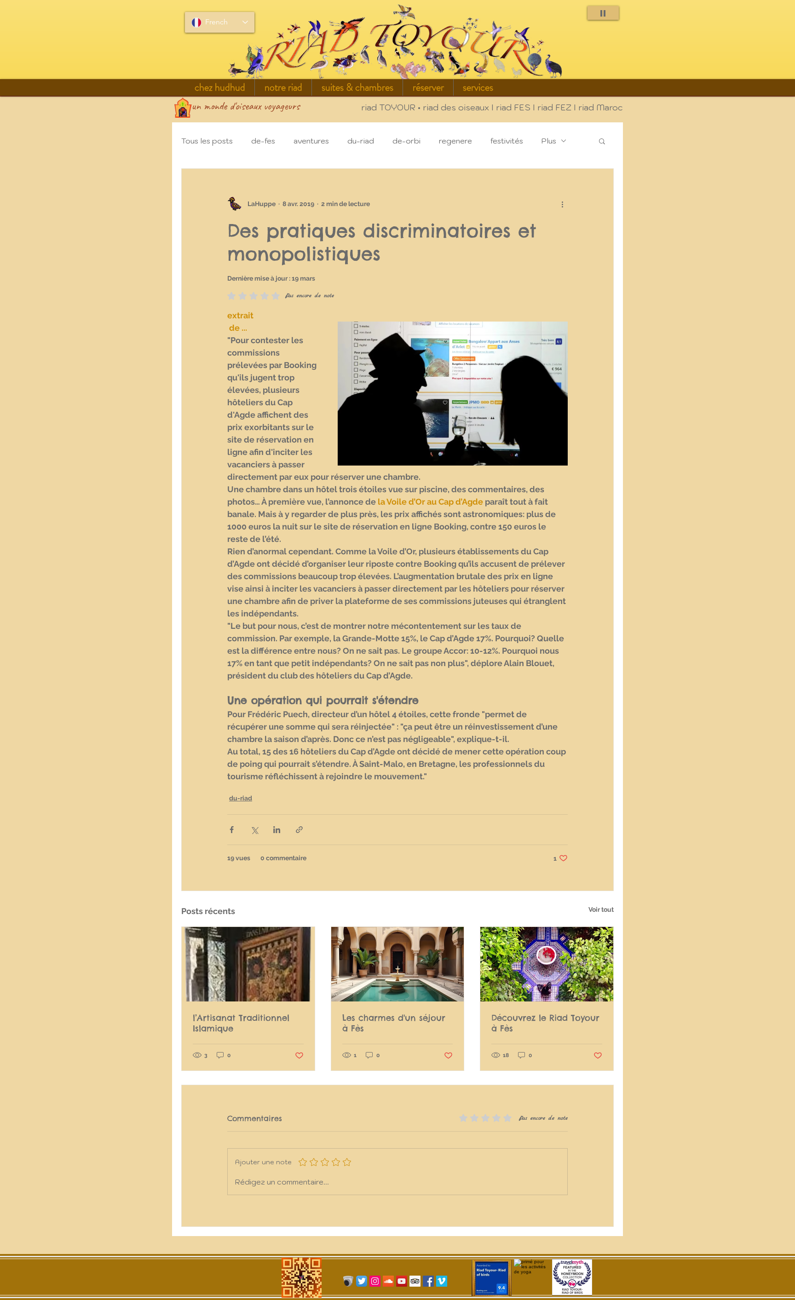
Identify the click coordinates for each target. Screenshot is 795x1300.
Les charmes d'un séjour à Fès (393, 1023)
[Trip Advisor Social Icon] (415, 1281)
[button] (283, 87)
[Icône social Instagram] (374, 1281)
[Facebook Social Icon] (428, 1281)
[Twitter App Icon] (361, 1281)
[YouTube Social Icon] (401, 1281)
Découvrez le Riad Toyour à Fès (545, 1023)
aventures (311, 140)
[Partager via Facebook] (231, 829)
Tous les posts (207, 140)
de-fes (263, 140)
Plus (549, 140)
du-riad (360, 140)
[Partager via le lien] (299, 829)
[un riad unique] (546, 964)
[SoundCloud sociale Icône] (388, 1281)
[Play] (603, 13)
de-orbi (406, 140)
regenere (455, 140)
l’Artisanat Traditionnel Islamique (241, 1023)
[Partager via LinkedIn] (276, 829)
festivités (506, 140)
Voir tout (601, 909)
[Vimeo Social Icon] (441, 1281)
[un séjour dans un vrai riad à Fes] (397, 964)
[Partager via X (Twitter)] (254, 829)
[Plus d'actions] (562, 203)
